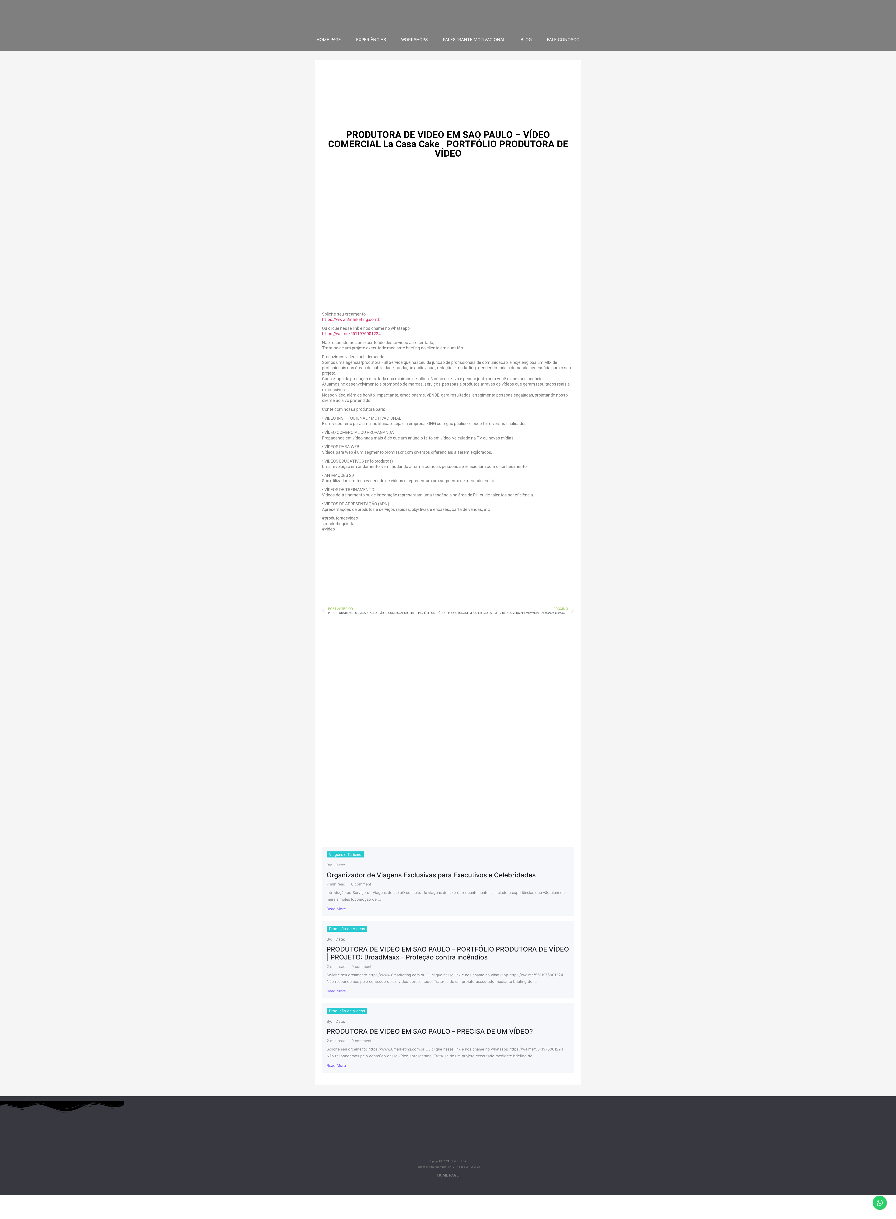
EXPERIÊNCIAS (371, 39)
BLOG (526, 39)
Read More (336, 908)
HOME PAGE (329, 39)
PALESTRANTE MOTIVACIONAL (474, 39)
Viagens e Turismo (345, 854)
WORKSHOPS (414, 39)
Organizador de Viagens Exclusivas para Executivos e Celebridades (431, 875)
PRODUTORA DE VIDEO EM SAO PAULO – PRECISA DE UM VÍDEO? (430, 1031)
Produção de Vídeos (347, 928)
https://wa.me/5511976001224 (351, 333)
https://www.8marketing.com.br (352, 319)
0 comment (361, 884)
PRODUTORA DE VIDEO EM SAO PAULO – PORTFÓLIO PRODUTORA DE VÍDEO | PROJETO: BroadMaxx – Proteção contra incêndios (448, 953)
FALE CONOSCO (563, 39)
